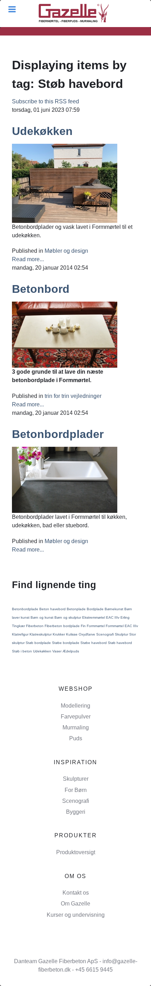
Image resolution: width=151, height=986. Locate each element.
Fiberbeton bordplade (63, 626)
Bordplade (96, 609)
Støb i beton (22, 651)
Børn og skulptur (68, 617)
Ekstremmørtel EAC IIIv (101, 617)
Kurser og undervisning (76, 915)
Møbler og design (66, 251)
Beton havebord (53, 609)
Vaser (57, 651)
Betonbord (41, 289)
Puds (75, 738)
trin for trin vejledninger (73, 396)
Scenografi (105, 634)
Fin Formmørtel (93, 626)
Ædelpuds (71, 651)
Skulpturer (75, 779)
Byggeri (75, 812)
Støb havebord (120, 643)
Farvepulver (76, 717)
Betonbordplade (25, 609)
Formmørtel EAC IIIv (122, 626)
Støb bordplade (39, 643)
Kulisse (72, 634)
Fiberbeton (35, 626)
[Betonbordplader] (64, 479)
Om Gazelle (75, 904)
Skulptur (122, 634)
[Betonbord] (64, 334)
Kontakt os (76, 893)
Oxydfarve (87, 634)
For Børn (76, 790)
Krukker (59, 634)
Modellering (75, 706)
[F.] (73, 14)
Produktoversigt (75, 852)
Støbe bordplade (66, 643)
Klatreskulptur (41, 634)
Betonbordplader (58, 434)
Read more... (28, 259)
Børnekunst (114, 609)
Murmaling (76, 727)
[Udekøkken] (64, 183)
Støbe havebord (94, 643)
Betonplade (77, 609)
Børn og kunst (42, 617)
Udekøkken (42, 131)
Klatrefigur (20, 634)
